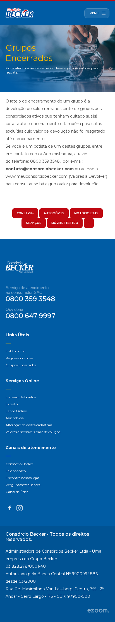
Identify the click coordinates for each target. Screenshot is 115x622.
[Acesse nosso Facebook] (9, 508)
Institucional (15, 351)
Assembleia (15, 418)
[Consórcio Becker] (19, 13)
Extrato (12, 404)
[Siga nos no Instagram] (19, 509)
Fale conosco (16, 471)
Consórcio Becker (19, 464)
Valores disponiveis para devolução (33, 432)
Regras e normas (19, 358)
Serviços (33, 223)
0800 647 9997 (30, 316)
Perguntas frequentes (23, 485)
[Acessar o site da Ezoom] (98, 611)
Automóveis (54, 213)
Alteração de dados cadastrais (29, 425)
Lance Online (16, 411)
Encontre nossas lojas (22, 478)
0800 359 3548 (30, 299)
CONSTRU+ (25, 213)
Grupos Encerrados (21, 365)
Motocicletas (86, 213)
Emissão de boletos (21, 397)
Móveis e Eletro (64, 223)
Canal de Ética (17, 492)
